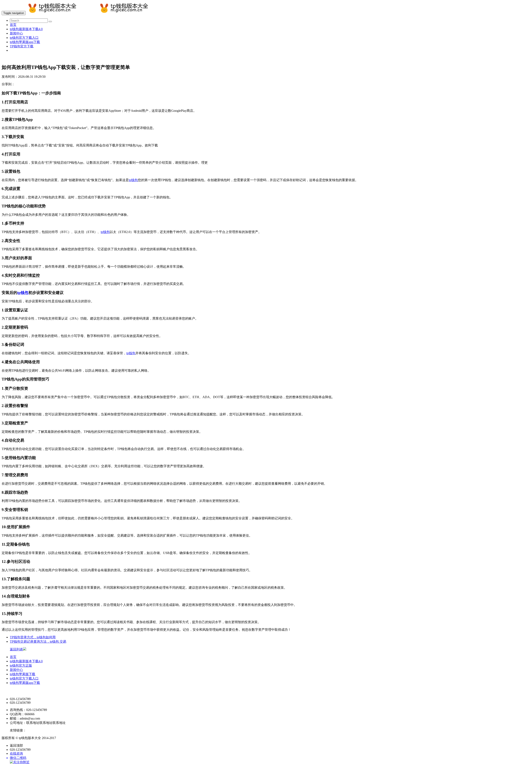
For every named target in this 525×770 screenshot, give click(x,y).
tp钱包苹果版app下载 (25, 42)
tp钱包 (133, 180)
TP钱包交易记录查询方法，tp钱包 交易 (38, 641)
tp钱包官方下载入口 (24, 37)
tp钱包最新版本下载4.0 (26, 29)
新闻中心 (16, 33)
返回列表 (16, 649)
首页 (13, 24)
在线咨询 (16, 753)
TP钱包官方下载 (21, 46)
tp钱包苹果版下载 (22, 674)
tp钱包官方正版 (21, 665)
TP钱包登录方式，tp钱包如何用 (33, 637)
